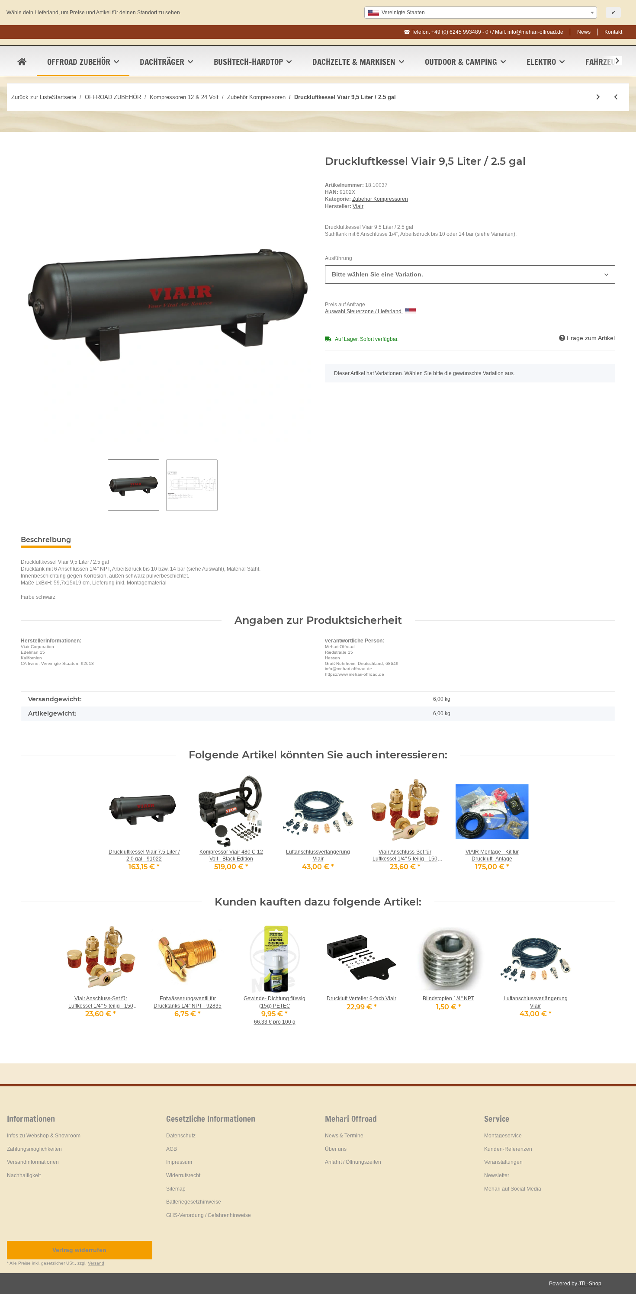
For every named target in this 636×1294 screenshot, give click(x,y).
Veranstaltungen (503, 1162)
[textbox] (481, 12)
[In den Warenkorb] (28, 150)
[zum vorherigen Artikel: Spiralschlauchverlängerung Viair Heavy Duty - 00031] (616, 97)
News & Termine (344, 1136)
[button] (611, 61)
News (584, 32)
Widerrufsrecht (183, 1175)
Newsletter (496, 1175)
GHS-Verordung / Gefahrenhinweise (208, 1215)
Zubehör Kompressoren (380, 199)
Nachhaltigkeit (24, 1175)
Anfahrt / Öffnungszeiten (353, 1162)
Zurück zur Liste (31, 97)
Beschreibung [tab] (46, 540)
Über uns (336, 1149)
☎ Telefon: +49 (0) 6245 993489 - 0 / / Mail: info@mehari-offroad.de (483, 32)
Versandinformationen (33, 1162)
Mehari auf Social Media (512, 1189)
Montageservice (503, 1136)
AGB (171, 1149)
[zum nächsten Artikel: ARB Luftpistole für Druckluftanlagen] (598, 97)
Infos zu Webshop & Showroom (43, 1136)
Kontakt (613, 32)
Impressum (179, 1162)
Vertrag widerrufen (79, 1249)
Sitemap (176, 1189)
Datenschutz (181, 1136)
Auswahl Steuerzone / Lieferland (364, 311)
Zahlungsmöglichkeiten (34, 1149)
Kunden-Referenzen (508, 1149)
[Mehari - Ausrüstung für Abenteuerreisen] (22, 62)
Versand (96, 1263)
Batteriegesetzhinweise (193, 1202)
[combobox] (480, 12)
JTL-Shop (589, 1284)
